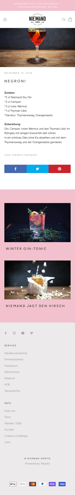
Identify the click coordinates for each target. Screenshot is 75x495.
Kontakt (9, 429)
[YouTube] (22, 333)
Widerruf (9, 378)
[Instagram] (14, 333)
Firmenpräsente (13, 359)
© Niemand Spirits (37, 458)
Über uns (9, 410)
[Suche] (63, 19)
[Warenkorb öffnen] (70, 19)
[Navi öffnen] (5, 19)
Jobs (7, 442)
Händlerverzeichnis (15, 353)
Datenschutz (12, 372)
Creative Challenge (15, 436)
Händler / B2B (12, 423)
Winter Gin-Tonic (26, 249)
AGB (7, 384)
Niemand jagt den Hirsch (35, 306)
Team (7, 417)
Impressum (11, 365)
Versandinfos (12, 390)
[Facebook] (5, 333)
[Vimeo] (31, 333)
